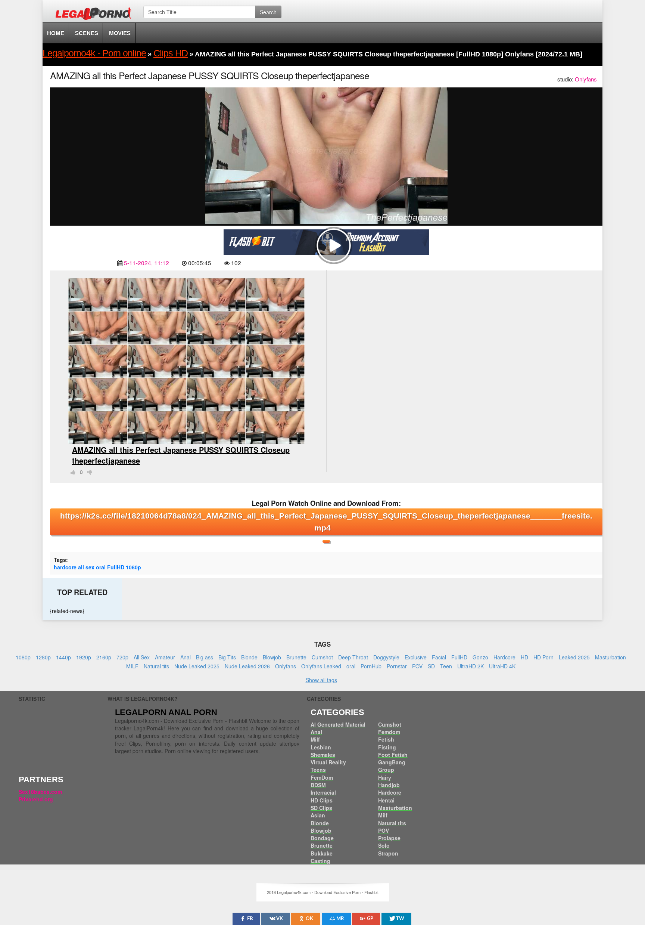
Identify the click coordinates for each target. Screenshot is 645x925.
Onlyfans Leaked (321, 666)
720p (122, 657)
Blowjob (272, 657)
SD (431, 666)
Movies (120, 33)
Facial (439, 657)
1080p (133, 567)
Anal (185, 657)
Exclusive (416, 657)
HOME (55, 33)
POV (417, 666)
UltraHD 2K (470, 666)
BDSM (318, 785)
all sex (86, 567)
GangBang (391, 762)
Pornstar (397, 666)
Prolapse (389, 838)
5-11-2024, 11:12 (146, 263)
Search (268, 12)
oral (101, 567)
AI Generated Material (338, 724)
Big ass (204, 657)
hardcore (65, 567)
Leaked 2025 (574, 657)
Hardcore (504, 657)
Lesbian (321, 747)
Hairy (384, 777)
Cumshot (322, 657)
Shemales (323, 754)
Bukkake (322, 853)
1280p (43, 657)
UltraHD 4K (502, 666)
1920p (83, 657)
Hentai (386, 800)
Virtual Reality (328, 762)
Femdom (389, 732)
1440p (63, 657)
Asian (318, 815)
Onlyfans (586, 79)
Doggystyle (386, 657)
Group (386, 769)
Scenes (86, 33)
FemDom (322, 777)
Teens (318, 769)
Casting (320, 860)
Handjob (389, 785)
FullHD (115, 567)
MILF (132, 666)
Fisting (387, 747)
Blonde (249, 657)
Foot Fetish (393, 754)
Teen (446, 666)
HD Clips (322, 800)
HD (524, 657)
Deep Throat (353, 657)
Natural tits (156, 666)
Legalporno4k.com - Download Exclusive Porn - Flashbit (96, 14)
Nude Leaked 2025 (196, 666)
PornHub (371, 666)
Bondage (322, 838)
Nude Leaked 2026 (247, 666)
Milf (315, 739)
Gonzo (480, 657)
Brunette (296, 657)
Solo (384, 845)
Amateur (165, 657)
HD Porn (543, 657)
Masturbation (610, 657)
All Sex (142, 657)
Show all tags (321, 680)
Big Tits (227, 657)
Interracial (323, 792)
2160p (103, 657)
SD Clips (321, 807)
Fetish (386, 739)
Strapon (388, 853)
